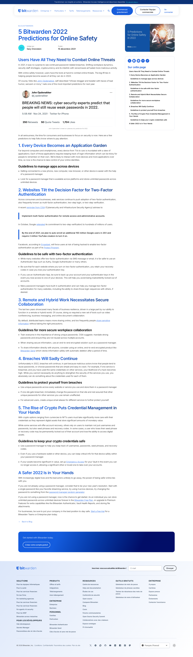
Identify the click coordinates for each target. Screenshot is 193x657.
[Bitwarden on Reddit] (95, 645)
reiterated (40, 224)
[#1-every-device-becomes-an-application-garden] (16, 145)
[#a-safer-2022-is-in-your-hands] (16, 473)
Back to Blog (27, 522)
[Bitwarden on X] (90, 645)
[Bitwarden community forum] (100, 645)
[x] (129, 61)
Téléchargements (83, 11)
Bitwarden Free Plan (83, 500)
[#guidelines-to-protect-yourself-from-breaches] (17, 382)
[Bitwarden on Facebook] (120, 645)
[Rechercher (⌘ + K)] (109, 10)
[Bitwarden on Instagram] (125, 645)
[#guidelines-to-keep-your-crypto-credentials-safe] (17, 441)
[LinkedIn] (138, 61)
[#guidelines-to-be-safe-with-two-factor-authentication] (17, 253)
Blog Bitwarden (25, 26)
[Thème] (174, 645)
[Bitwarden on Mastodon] (130, 645)
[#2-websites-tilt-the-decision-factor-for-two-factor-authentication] (16, 190)
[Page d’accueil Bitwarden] (28, 10)
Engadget (45, 244)
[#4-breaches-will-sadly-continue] (16, 358)
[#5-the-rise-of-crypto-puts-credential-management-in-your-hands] (16, 408)
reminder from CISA (36, 207)
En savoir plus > (132, 2)
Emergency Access (75, 462)
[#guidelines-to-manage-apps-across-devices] (17, 166)
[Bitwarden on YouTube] (110, 645)
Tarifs (71, 11)
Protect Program (51, 247)
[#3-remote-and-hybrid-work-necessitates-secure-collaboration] (16, 300)
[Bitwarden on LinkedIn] (115, 645)
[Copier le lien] (147, 61)
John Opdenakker (45, 81)
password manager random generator (66, 492)
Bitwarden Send (28, 351)
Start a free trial (98, 511)
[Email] (143, 61)
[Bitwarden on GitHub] (105, 645)
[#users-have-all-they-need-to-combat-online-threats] (16, 60)
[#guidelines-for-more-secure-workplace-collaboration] (17, 330)
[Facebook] (134, 61)
